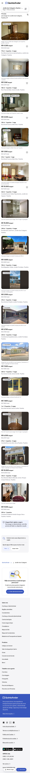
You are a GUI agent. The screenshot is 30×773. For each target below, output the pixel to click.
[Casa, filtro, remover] (8, 549)
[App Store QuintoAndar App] (18, 749)
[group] (15, 39)
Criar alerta (22, 769)
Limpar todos (15, 548)
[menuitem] (6, 563)
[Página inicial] (13, 3)
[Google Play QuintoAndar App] (8, 749)
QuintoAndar (6, 562)
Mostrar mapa (10, 769)
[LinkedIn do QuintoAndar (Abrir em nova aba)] (14, 723)
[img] (15, 31)
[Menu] (2, 3)
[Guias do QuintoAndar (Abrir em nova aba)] (10, 723)
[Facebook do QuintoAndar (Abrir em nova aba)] (4, 723)
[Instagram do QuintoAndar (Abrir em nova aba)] (7, 723)
